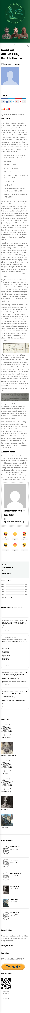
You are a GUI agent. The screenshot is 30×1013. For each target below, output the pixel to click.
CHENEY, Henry (4, 827)
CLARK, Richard (14, 912)
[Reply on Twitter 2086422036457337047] (3, 665)
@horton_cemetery (14, 620)
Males (11, 49)
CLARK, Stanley (4, 773)
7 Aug (21, 672)
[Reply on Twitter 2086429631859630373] (3, 631)
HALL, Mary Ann (4, 809)
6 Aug (21, 691)
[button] (15, 45)
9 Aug (21, 620)
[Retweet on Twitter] (3, 637)
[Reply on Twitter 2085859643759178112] (3, 685)
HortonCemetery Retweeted (10, 637)
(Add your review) (6, 597)
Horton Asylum (5, 49)
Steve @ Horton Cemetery (7, 639)
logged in (10, 607)
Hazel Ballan (8, 64)
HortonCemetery (5, 620)
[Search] (28, 46)
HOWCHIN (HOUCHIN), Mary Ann (8, 755)
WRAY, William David (6, 791)
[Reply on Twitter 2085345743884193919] (3, 707)
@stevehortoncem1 (18, 639)
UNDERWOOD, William (6, 737)
